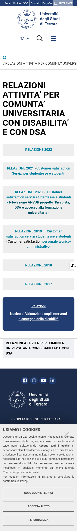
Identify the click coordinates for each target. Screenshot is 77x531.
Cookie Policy (19, 481)
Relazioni (38, 306)
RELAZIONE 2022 (38, 150)
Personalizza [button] (38, 519)
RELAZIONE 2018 (38, 265)
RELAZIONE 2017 (38, 284)
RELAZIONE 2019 (28, 231)
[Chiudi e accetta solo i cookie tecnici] (66, 434)
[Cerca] (39, 38)
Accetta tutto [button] (39, 506)
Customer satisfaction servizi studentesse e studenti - (38, 197)
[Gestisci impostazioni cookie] (73, 265)
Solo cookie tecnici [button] (38, 492)
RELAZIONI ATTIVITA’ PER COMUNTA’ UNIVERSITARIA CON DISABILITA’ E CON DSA (37, 348)
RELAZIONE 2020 (29, 192)
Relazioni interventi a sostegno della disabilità (5, 58)
